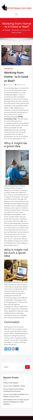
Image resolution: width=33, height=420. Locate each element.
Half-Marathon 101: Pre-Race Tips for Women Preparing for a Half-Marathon (16, 402)
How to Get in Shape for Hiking (14, 386)
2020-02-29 (21, 85)
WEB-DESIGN (8, 68)
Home (7, 30)
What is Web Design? (10, 383)
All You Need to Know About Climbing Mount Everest (13, 390)
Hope (10, 85)
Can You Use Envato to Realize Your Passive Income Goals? (15, 395)
